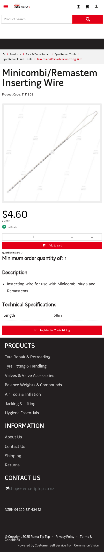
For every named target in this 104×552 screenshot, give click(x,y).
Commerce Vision (86, 545)
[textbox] (36, 19)
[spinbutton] (32, 237)
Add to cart (55, 245)
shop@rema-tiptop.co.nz (31, 489)
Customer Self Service (50, 545)
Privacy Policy (64, 536)
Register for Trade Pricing (55, 330)
